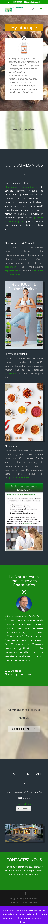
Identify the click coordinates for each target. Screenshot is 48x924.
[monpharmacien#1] (24, 550)
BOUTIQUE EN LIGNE (24, 729)
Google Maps (24, 803)
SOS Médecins (23, 808)
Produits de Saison (24, 129)
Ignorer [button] (24, 921)
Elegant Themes (28, 898)
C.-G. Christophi (13, 670)
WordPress (31, 902)
